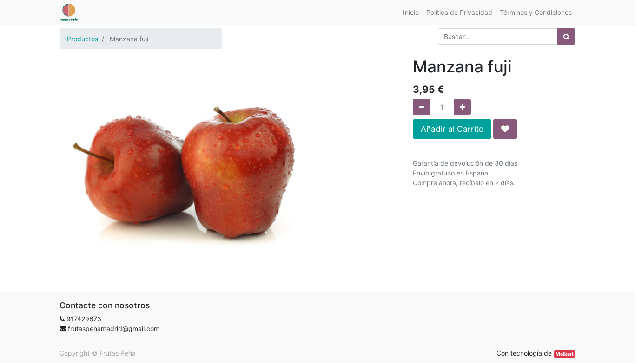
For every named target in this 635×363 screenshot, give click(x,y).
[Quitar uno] (421, 107)
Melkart (565, 354)
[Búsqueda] (566, 36)
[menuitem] (411, 12)
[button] (505, 129)
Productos (82, 39)
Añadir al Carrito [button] (452, 129)
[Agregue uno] (462, 107)
